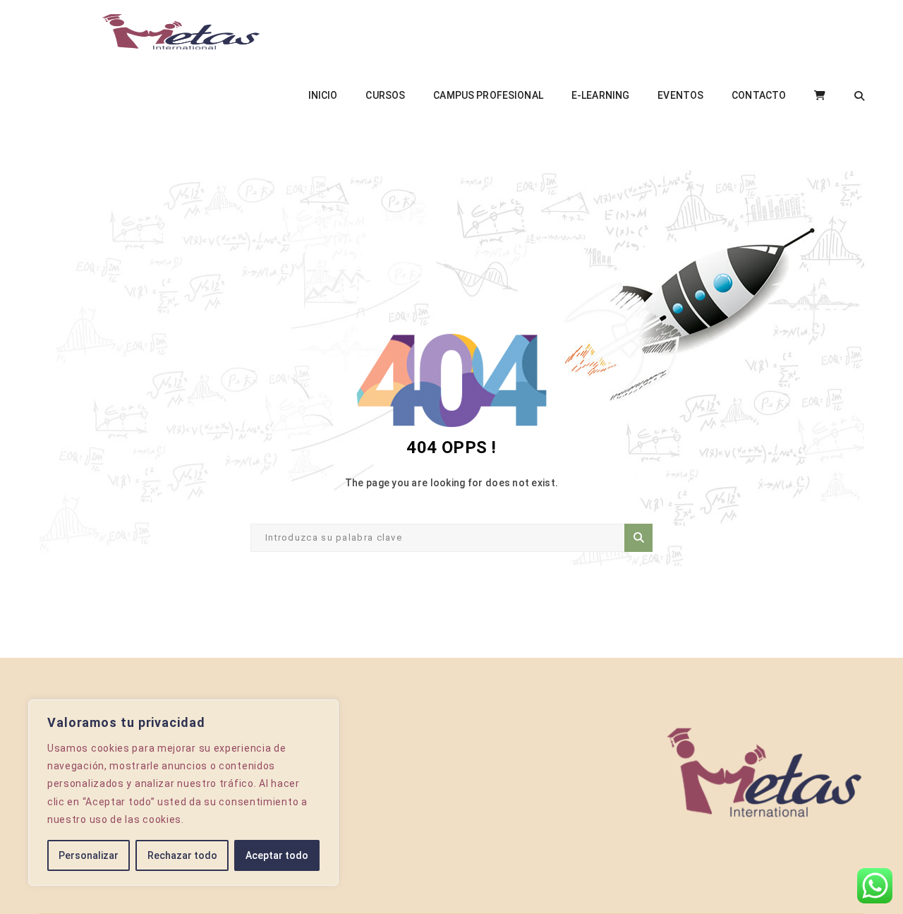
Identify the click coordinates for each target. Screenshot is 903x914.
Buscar (638, 538)
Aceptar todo (277, 855)
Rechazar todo (182, 855)
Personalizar (89, 855)
